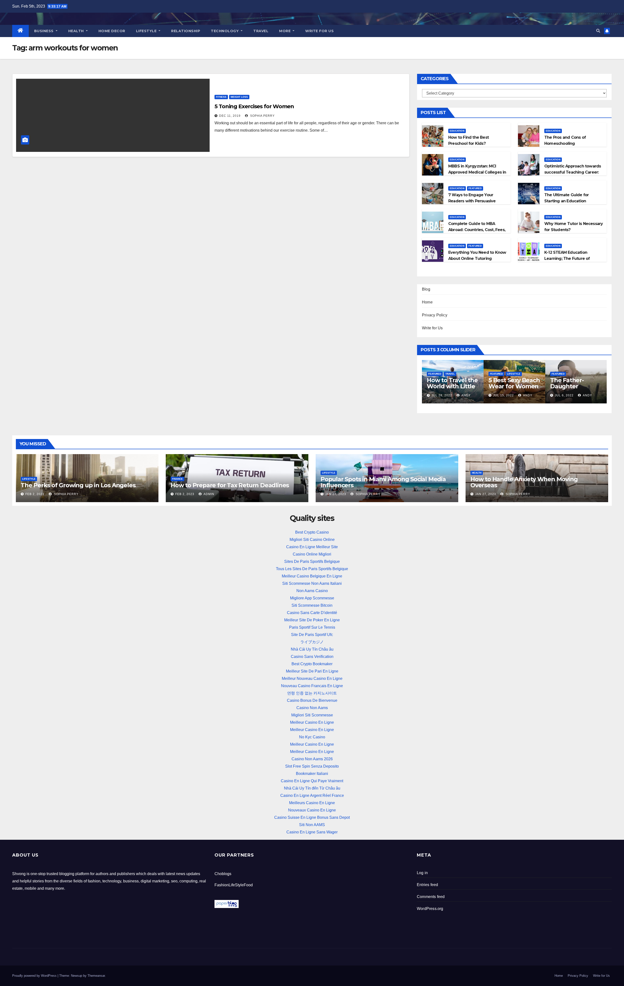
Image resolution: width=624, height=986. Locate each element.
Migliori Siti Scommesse (312, 715)
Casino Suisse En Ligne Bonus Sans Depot (312, 817)
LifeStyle (147, 31)
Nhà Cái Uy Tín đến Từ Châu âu (312, 788)
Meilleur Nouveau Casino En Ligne (312, 678)
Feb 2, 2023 (34, 494)
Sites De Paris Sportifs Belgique (312, 561)
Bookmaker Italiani (312, 773)
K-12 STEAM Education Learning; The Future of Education (567, 258)
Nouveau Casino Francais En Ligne (312, 686)
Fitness (221, 97)
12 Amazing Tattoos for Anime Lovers (453, 386)
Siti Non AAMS (312, 825)
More (285, 31)
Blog (426, 289)
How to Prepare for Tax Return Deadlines (230, 485)
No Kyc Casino (312, 737)
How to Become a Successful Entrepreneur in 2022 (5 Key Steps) (514, 389)
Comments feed (431, 897)
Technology (225, 31)
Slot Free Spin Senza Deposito (312, 766)
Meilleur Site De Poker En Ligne (312, 620)
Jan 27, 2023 (335, 494)
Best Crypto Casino (312, 532)
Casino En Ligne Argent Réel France (312, 795)
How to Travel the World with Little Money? (575, 386)
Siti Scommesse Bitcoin (312, 605)
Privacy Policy (434, 315)
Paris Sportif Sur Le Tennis (312, 627)
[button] (598, 31)
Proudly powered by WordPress (35, 975)
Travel (260, 31)
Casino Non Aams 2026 (312, 759)
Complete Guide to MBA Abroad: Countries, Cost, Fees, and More (476, 229)
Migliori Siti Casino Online (312, 539)
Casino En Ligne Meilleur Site (312, 547)
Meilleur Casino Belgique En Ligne (312, 576)
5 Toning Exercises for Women (254, 106)
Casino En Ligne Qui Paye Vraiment (312, 781)
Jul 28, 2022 (565, 395)
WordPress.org (430, 909)
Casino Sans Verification (312, 656)
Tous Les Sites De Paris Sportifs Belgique (312, 569)
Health (76, 31)
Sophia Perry (262, 115)
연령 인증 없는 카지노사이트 (312, 693)
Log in (422, 873)
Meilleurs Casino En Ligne (312, 803)
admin (466, 395)
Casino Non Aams (312, 708)
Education (457, 130)
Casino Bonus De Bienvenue (312, 700)
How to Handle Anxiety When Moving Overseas (523, 482)
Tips (510, 373)
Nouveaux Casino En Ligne (312, 810)
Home (427, 302)
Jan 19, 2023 (441, 395)
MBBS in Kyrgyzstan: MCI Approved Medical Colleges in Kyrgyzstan (477, 172)
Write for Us (319, 31)
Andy (589, 395)
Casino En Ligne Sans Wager (312, 832)
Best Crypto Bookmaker (312, 664)
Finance (177, 479)
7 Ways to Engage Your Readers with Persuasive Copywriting (472, 201)
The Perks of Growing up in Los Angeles (78, 485)
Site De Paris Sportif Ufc (312, 635)
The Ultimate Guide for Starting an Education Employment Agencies (566, 201)
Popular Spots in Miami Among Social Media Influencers (383, 482)
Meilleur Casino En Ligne (312, 722)
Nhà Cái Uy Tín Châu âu (312, 649)
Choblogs (222, 874)
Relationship (185, 31)
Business (44, 31)
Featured (475, 188)
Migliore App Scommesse (312, 598)
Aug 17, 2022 (504, 395)
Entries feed (427, 885)
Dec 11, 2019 (230, 115)
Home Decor (111, 31)
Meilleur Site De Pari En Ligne (312, 671)
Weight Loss (239, 97)
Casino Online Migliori (312, 554)
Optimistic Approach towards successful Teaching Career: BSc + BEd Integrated (572, 172)
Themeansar (96, 975)
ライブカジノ (312, 642)
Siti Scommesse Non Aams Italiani (312, 583)
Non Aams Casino (312, 591)
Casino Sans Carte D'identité (312, 613)
